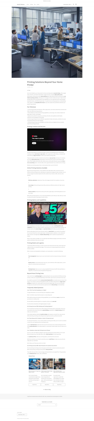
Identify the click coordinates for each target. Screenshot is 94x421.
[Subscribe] (55, 405)
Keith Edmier (21, 418)
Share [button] (29, 90)
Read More (35, 384)
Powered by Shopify (26, 418)
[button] (73, 4)
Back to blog (48, 389)
